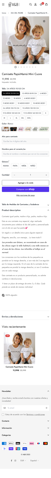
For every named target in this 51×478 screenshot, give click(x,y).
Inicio (4, 13)
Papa (15, 165)
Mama (6, 165)
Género (5, 161)
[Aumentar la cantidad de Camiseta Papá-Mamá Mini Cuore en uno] (46, 175)
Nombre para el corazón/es (14, 149)
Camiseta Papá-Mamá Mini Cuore (19, 366)
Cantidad (5, 174)
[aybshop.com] (13, 4)
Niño (32, 165)
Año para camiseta (9, 136)
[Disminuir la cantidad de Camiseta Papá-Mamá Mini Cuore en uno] (14, 175)
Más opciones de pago (25, 195)
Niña (24, 165)
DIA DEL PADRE (17, 13)
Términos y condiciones (35, 414)
